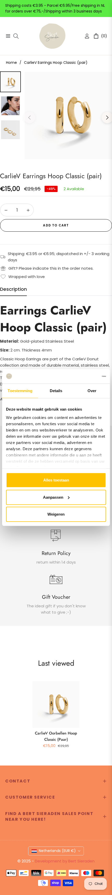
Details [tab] (56, 390)
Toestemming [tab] (20, 390)
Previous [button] (29, 117)
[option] (68, 115)
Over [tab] (92, 390)
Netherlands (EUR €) (57, 850)
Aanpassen (53, 497)
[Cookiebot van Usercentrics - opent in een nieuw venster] (83, 376)
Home (11, 62)
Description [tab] (13, 289)
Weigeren (56, 514)
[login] (84, 36)
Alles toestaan (56, 480)
